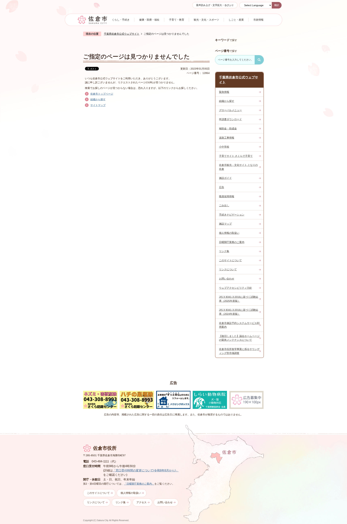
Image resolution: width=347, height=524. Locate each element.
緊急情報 (224, 92)
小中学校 (224, 146)
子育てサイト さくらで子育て (236, 155)
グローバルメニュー (230, 110)
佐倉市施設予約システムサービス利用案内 (239, 325)
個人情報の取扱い (229, 232)
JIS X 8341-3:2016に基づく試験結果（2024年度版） (238, 311)
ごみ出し (224, 205)
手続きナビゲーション (231, 214)
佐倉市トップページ (101, 93)
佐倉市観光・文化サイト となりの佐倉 (238, 167)
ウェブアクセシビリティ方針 (235, 287)
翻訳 (276, 5)
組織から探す (98, 99)
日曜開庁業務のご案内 (231, 242)
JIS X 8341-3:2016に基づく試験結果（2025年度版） (238, 298)
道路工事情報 (226, 137)
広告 (221, 187)
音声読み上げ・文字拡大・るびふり (215, 5)
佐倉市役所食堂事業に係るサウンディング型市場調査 (239, 351)
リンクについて (228, 269)
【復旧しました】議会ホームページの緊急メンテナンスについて (239, 338)
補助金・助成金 (228, 128)
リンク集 (224, 251)
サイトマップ (98, 105)
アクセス (141, 502)
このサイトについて (230, 260)
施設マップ (225, 223)
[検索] (259, 59)
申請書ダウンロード (230, 119)
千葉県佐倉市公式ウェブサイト (121, 33)
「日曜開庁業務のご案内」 (139, 483)
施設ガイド (225, 178)
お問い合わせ (226, 278)
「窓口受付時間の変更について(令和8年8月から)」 (146, 470)
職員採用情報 (226, 196)
